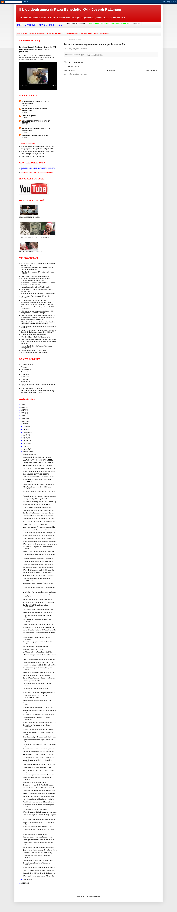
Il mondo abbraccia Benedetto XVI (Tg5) (36, 646)
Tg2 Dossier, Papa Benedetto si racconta (35, 276)
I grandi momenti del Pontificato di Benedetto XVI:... (39, 665)
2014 (23, 418)
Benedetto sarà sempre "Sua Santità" (35, 809)
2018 (23, 407)
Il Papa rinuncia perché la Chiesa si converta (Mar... (39, 812)
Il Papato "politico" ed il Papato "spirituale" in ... (38, 612)
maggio (25, 443)
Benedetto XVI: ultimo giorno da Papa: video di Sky (39, 502)
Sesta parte (25, 379)
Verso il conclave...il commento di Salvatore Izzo (38, 627)
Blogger (97, 896)
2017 (23, 410)
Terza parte (24, 372)
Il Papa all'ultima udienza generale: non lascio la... (39, 672)
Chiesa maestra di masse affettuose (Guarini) (37, 767)
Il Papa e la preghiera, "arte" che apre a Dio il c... (38, 827)
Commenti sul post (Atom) (78, 74)
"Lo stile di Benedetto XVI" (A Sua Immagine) (36, 337)
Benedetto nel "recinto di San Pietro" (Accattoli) (38, 567)
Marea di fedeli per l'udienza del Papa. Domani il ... (39, 630)
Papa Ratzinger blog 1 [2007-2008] (32, 156)
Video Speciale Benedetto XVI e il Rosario (36, 287)
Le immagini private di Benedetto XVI (34, 334)
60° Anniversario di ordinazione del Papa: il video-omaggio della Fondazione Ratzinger (38, 312)
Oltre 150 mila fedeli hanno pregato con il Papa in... (39, 659)
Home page (111, 70)
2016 (23, 413)
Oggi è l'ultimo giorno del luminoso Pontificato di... (39, 624)
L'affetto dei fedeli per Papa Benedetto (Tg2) (37, 652)
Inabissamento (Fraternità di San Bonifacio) (37, 457)
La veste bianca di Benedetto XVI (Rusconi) (37, 507)
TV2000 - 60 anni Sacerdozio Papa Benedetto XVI (38, 315)
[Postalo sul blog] (95, 55)
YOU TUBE (136, 24)
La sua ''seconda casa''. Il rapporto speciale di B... (39, 527)
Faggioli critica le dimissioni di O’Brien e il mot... (38, 802)
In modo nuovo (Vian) (30, 454)
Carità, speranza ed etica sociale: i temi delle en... (39, 840)
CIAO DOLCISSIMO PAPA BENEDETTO (36, 474)
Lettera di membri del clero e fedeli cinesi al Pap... (39, 538)
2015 (23, 415)
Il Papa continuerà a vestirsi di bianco (35, 834)
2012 (23, 883)
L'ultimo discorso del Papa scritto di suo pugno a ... (39, 559)
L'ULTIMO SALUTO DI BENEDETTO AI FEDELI (38, 460)
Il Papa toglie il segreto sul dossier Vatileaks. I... (38, 876)
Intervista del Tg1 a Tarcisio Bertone (34, 782)
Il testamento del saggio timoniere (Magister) (37, 675)
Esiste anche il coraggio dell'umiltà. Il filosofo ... (38, 785)
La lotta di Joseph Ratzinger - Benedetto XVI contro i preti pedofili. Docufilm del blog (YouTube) (37, 49)
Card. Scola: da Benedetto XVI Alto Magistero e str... (39, 765)
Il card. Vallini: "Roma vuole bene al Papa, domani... (40, 819)
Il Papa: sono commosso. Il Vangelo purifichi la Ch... (40, 693)
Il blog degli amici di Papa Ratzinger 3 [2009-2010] (37, 151)
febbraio (26, 452)
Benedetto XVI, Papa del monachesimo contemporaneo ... (36, 689)
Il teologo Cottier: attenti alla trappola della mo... (38, 599)
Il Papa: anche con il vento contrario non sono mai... (40, 544)
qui (70, 49)
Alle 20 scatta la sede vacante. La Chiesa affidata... (39, 521)
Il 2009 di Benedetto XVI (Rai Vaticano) (34, 350)
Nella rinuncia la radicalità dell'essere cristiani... (38, 799)
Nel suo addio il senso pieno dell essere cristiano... (39, 602)
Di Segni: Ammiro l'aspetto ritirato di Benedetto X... (39, 561)
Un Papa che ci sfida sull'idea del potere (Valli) (38, 609)
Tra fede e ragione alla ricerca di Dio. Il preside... (39, 729)
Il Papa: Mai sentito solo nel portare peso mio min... (39, 722)
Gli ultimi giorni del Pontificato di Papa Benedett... (39, 752)
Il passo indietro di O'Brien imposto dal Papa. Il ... (39, 873)
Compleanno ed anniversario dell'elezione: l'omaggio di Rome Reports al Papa (35, 279)
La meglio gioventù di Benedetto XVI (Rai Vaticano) (39, 294)
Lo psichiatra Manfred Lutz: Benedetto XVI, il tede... (39, 592)
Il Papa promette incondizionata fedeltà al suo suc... (39, 541)
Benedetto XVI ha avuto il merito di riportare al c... (39, 757)
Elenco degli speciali (29, 116)
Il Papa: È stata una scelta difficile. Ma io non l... (38, 570)
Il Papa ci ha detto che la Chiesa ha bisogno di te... (39, 867)
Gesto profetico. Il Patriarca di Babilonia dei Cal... (39, 788)
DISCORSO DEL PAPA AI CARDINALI (35, 524)
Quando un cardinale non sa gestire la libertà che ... (40, 850)
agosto (25, 435)
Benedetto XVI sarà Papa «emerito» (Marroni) (38, 754)
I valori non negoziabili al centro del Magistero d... (39, 775)
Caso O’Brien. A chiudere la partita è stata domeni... (39, 870)
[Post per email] (88, 54)
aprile (25, 446)
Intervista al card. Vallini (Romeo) (33, 649)
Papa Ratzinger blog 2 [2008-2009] (32, 154)
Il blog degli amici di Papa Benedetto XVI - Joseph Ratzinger (70, 9)
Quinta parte (25, 377)
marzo (25, 449)
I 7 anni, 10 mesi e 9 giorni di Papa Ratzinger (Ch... (39, 533)
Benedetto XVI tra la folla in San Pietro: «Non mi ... (39, 715)
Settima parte (25, 382)
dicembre (26, 424)
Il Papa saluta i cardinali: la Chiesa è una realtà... (39, 535)
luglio (25, 438)
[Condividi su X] (97, 55)
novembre (26, 426)
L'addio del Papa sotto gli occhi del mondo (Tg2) (38, 510)
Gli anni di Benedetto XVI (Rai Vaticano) (35, 353)
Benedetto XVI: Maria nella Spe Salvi (34, 300)
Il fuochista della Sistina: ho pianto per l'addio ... (38, 700)
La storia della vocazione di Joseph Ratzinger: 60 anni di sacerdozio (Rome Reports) (37, 318)
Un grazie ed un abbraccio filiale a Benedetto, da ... (39, 468)
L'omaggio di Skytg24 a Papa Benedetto (36, 499)
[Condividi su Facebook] (99, 55)
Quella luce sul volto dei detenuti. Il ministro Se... (38, 564)
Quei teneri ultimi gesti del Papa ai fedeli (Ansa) (38, 662)
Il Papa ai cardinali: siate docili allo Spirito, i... (37, 504)
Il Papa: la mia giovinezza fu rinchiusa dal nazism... (39, 793)
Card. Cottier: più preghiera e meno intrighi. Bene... (39, 737)
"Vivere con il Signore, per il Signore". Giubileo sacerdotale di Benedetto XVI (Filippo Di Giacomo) (37, 303)
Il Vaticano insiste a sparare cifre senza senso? (38, 837)
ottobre (25, 429)
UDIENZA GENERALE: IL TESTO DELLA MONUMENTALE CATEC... (36, 696)
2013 (23, 421)
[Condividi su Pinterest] (101, 55)
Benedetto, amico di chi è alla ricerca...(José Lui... (39, 749)
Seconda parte (26, 369)
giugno (25, 440)
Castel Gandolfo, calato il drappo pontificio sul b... (39, 484)
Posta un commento (73, 66)
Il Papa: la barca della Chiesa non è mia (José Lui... (39, 551)
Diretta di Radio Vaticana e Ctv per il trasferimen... (39, 678)
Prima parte (25, 367)
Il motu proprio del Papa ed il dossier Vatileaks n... (39, 847)
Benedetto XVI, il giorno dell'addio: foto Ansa (37, 465)
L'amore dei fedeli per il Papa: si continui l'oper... (38, 860)
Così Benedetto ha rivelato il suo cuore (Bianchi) (38, 513)
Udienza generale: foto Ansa (32, 681)
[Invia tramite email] (92, 55)
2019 (23, 404)
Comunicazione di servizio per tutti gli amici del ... (39, 518)
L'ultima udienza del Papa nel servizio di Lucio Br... (39, 530)
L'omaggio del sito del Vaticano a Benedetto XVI (38, 463)
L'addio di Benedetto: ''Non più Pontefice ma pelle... (39, 477)
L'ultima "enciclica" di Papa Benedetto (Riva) (37, 853)
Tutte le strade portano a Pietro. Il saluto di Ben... (38, 707)
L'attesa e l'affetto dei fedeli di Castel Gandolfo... (38, 516)
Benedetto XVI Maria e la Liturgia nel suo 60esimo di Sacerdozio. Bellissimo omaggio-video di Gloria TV (38, 331)
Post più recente (69, 70)
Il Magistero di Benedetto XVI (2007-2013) (36, 135)
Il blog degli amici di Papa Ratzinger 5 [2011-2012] (37, 146)
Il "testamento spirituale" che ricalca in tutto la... (38, 573)
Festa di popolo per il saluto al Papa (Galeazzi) (38, 575)
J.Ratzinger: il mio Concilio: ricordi (32, 388)
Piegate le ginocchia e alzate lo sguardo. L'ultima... (39, 496)
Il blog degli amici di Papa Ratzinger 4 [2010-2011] (37, 149)
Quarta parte (25, 374)
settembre (26, 432)
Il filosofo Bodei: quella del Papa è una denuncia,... (39, 796)
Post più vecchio (151, 70)
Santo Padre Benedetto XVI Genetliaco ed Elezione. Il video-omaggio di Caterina (38, 283)
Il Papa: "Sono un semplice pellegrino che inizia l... (39, 471)
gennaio (26, 879)
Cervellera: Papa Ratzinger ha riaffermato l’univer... (39, 791)
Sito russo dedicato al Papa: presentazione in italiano (39, 339)
